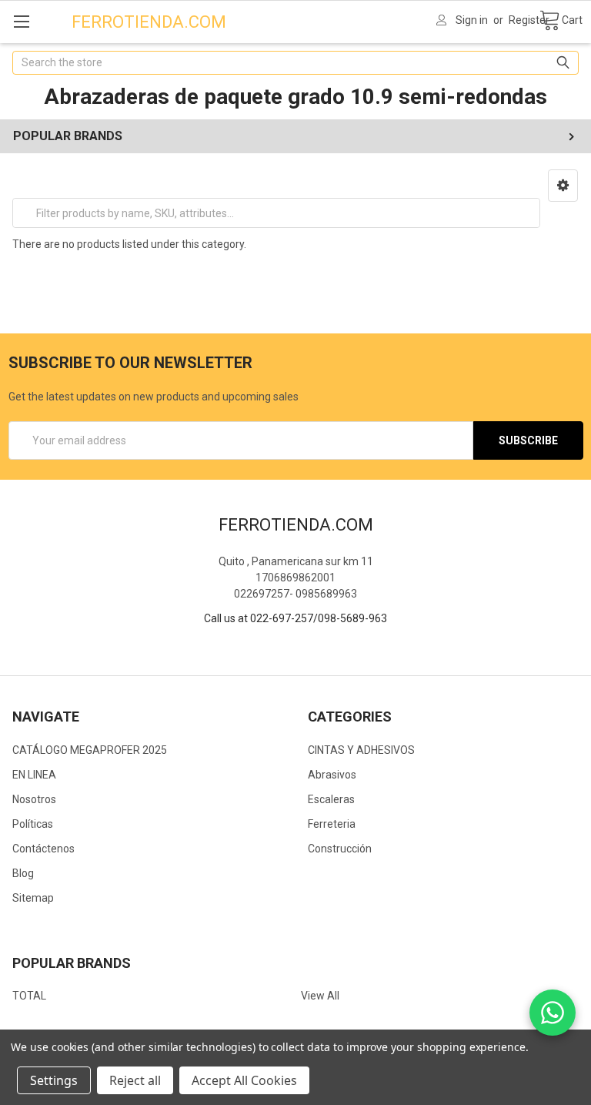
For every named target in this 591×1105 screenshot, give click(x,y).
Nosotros (34, 799)
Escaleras (331, 799)
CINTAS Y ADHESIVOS (361, 750)
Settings (54, 1080)
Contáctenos (43, 848)
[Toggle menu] (21, 21)
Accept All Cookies (244, 1080)
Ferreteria (332, 824)
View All (320, 995)
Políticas (32, 824)
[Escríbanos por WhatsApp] (552, 1012)
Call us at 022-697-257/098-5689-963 (295, 618)
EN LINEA (34, 774)
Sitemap (33, 898)
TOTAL (29, 995)
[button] (563, 185)
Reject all (135, 1080)
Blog (23, 873)
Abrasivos (332, 774)
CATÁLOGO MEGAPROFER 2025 (89, 750)
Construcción (340, 848)
